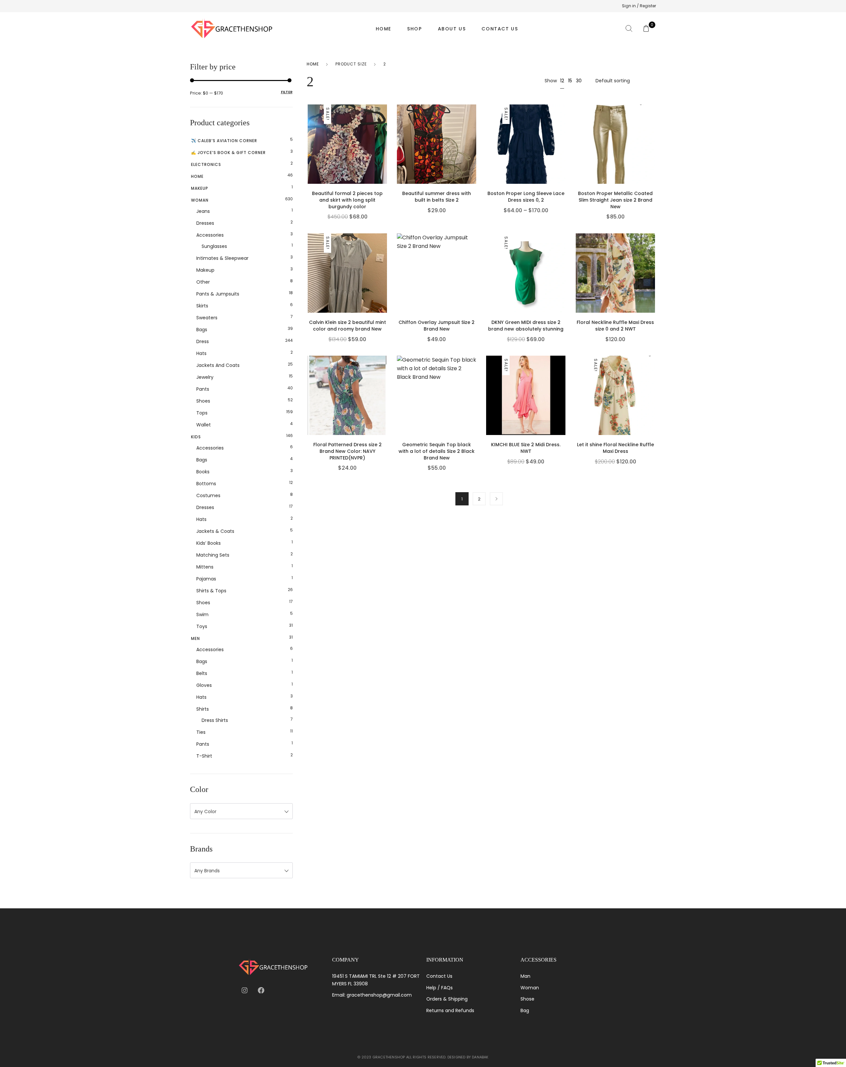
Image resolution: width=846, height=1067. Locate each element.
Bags (201, 329)
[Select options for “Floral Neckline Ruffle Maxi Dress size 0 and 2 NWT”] (653, 284)
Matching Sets (212, 555)
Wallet (203, 424)
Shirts (202, 709)
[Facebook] (261, 990)
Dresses (205, 223)
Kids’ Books (208, 543)
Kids (196, 437)
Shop (414, 28)
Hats (201, 353)
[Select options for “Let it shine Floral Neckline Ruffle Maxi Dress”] (653, 407)
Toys (201, 626)
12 (562, 80)
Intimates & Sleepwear (222, 258)
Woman (200, 200)
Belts (201, 673)
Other (203, 282)
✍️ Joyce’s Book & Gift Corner (228, 152)
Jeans (203, 211)
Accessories (210, 235)
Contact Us (499, 28)
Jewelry (204, 377)
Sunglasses (214, 246)
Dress (202, 341)
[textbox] (241, 811)
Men (195, 638)
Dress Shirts (215, 720)
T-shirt (204, 756)
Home (383, 28)
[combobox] (241, 811)
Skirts (202, 305)
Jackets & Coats (215, 531)
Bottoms (206, 483)
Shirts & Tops (211, 590)
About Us (452, 28)
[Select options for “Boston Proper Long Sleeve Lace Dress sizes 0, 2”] (564, 156)
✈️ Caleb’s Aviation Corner (224, 140)
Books (203, 471)
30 (579, 80)
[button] (385, 156)
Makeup (199, 188)
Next (496, 498)
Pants (202, 389)
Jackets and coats (218, 365)
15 (570, 80)
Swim (202, 614)
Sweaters (206, 317)
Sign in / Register (639, 6)
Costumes (208, 495)
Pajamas (206, 578)
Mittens (204, 567)
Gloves (204, 685)
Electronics (206, 164)
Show (551, 81)
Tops (202, 413)
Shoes (203, 401)
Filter (286, 92)
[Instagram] (244, 990)
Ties (201, 732)
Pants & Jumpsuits (217, 294)
